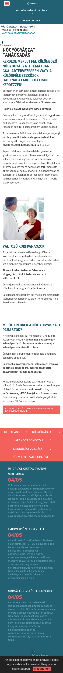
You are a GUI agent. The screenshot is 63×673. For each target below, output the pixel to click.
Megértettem (42, 668)
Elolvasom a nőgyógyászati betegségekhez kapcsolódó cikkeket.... (30, 409)
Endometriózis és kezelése (26, 529)
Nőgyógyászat (42, 432)
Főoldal (6, 30)
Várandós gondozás (28, 440)
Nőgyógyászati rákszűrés (31, 457)
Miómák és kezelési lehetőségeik (30, 591)
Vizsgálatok (20, 30)
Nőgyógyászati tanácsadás (18, 33)
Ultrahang (12, 432)
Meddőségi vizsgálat (28, 448)
